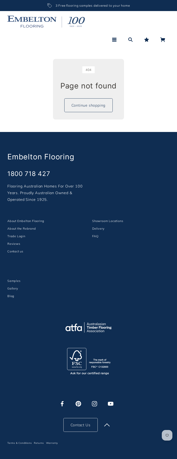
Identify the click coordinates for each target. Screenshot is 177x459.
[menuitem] (25, 220)
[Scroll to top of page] (107, 425)
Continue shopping (88, 105)
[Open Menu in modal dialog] (114, 40)
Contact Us (81, 425)
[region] (88, 5)
